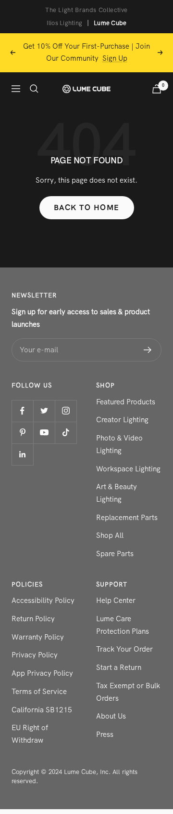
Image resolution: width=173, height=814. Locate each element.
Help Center (116, 600)
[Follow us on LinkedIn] (22, 454)
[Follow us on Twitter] (44, 411)
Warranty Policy (38, 637)
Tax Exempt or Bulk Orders (128, 692)
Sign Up (114, 58)
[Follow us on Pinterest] (22, 432)
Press (104, 734)
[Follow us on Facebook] (22, 411)
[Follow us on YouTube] (44, 432)
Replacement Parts (127, 517)
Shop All (110, 535)
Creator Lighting (122, 420)
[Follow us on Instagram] (65, 411)
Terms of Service (39, 691)
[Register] (148, 350)
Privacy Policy (35, 655)
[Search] (34, 88)
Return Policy (33, 619)
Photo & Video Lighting (119, 444)
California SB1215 (42, 710)
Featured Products (125, 402)
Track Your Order (124, 649)
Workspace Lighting (128, 469)
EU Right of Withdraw (30, 734)
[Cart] (156, 88)
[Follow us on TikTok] (65, 432)
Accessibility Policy (43, 600)
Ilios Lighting (65, 23)
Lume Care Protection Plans (122, 625)
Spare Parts (115, 554)
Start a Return (118, 667)
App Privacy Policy (42, 673)
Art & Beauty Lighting (116, 493)
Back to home (87, 207)
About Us (111, 716)
